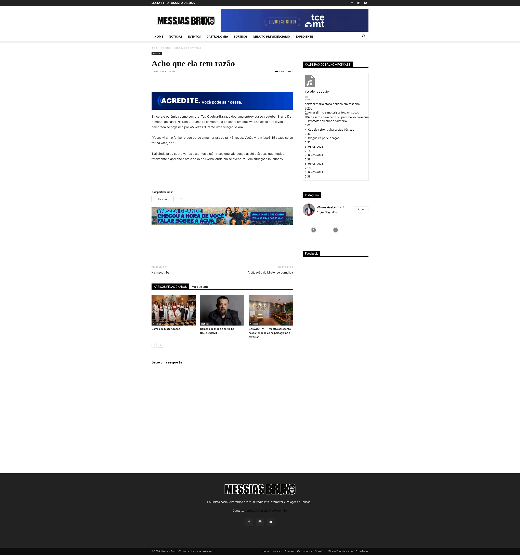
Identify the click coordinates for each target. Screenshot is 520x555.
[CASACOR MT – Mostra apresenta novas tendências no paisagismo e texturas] (271, 310)
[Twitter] (165, 81)
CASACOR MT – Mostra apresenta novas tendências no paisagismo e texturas (270, 333)
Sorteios (241, 36)
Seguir (361, 209)
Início (154, 47)
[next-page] (160, 345)
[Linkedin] (193, 81)
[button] (363, 37)
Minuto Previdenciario (271, 36)
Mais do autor (201, 286)
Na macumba (160, 272)
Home (158, 36)
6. (314, 146)
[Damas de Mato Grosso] (174, 310)
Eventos (194, 36)
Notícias (175, 36)
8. (314, 164)
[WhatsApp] (184, 81)
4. (329, 129)
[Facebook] (352, 3)
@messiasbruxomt (330, 207)
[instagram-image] (314, 230)
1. (332, 104)
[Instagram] (359, 3)
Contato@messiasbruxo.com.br (266, 510)
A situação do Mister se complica (270, 272)
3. (326, 121)
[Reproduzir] (306, 96)
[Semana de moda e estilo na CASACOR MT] (222, 310)
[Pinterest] (174, 81)
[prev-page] (154, 345)
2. (332, 112)
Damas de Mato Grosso (166, 328)
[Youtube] (365, 3)
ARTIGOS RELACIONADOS (170, 286)
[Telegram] (202, 81)
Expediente (304, 36)
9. (314, 172)
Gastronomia (217, 36)
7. (314, 155)
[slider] (356, 117)
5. (322, 138)
